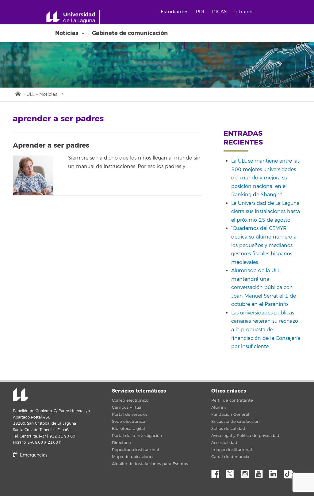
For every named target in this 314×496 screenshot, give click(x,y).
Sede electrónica (128, 421)
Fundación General (230, 414)
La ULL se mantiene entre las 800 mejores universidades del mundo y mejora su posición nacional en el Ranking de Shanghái (265, 178)
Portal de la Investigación (137, 435)
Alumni (218, 407)
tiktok (289, 472)
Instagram (246, 472)
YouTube (261, 472)
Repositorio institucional (135, 449)
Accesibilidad (224, 442)
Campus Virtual (127, 407)
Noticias (66, 33)
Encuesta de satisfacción (235, 421)
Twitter (232, 472)
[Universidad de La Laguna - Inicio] (73, 17)
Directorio (121, 442)
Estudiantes (174, 12)
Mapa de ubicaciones (133, 456)
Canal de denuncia (230, 456)
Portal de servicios (129, 414)
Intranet (243, 12)
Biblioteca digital (128, 428)
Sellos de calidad (228, 428)
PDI (200, 12)
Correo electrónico (130, 400)
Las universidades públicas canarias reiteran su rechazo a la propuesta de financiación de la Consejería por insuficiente (265, 330)
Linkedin (275, 472)
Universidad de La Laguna (20, 395)
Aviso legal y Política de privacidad (245, 435)
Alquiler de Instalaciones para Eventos (150, 463)
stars (59, 476)
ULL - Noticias (41, 94)
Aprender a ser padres (51, 145)
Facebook (217, 472)
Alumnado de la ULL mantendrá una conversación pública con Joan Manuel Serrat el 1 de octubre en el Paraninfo (263, 287)
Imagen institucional (231, 449)
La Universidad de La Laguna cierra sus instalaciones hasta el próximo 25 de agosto (265, 211)
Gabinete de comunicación (130, 33)
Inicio (17, 93)
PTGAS (219, 12)
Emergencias (33, 455)
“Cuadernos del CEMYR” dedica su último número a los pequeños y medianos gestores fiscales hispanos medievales (264, 245)
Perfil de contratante (232, 400)
